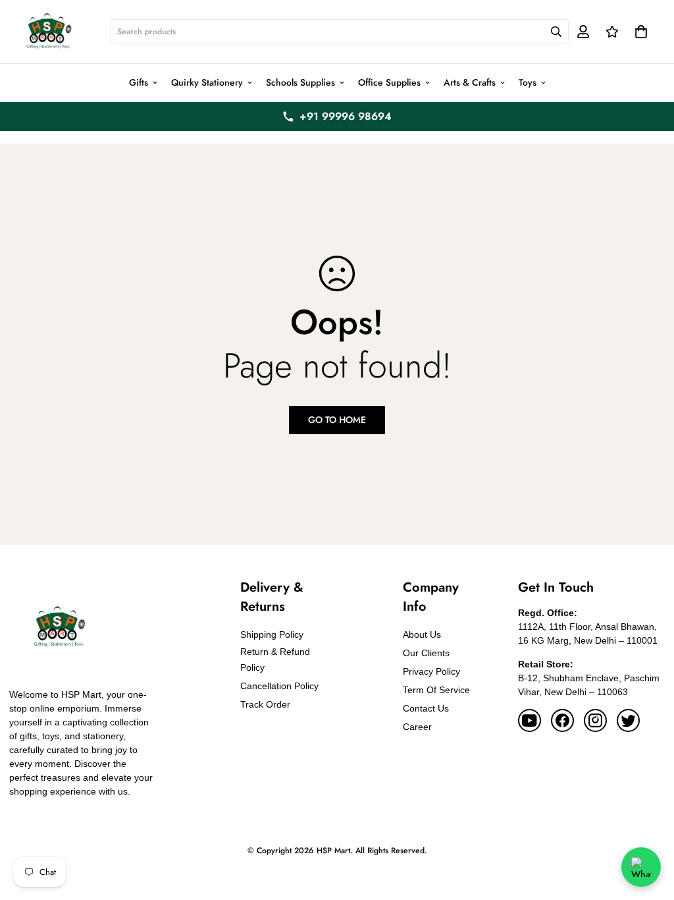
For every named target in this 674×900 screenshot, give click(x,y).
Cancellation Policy (279, 686)
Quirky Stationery (207, 82)
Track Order (265, 704)
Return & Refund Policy (275, 659)
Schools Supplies (300, 82)
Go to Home (337, 419)
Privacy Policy (431, 671)
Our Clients (426, 653)
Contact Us (426, 708)
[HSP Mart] (48, 31)
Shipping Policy (271, 634)
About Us (422, 634)
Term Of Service (436, 690)
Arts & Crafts (470, 82)
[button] (639, 31)
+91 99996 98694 (345, 116)
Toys (527, 82)
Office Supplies (389, 82)
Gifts (138, 82)
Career (417, 726)
